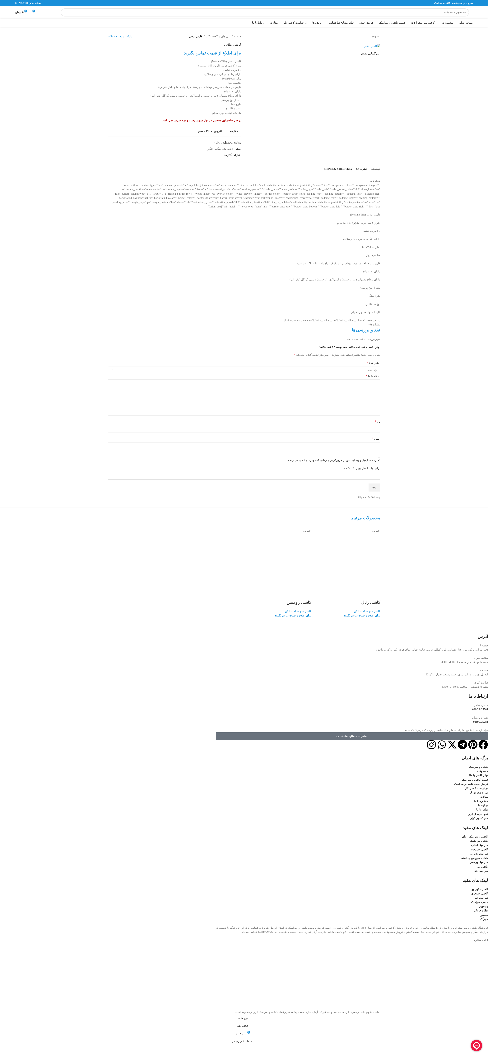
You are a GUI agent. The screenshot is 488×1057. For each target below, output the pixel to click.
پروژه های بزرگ (479, 792)
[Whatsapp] (442, 744)
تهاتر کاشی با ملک (477, 775)
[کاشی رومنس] (278, 557)
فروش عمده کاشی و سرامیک (471, 784)
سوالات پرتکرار (479, 818)
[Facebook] (483, 744)
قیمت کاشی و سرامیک (475, 779)
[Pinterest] (473, 744)
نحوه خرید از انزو (478, 814)
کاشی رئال (370, 602)
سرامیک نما (481, 897)
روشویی (483, 906)
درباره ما (483, 805)
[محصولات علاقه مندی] (42, 12)
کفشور (484, 915)
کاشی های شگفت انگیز (367, 611)
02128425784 (21, 3)
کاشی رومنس (299, 602)
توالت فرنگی (480, 910)
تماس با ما (482, 809)
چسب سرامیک (479, 902)
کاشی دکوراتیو (480, 889)
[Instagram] (431, 744)
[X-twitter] (452, 744)
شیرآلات (483, 919)
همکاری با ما (481, 801)
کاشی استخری (479, 893)
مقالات (484, 796)
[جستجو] (65, 12)
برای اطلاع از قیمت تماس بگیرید (362, 615)
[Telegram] (462, 744)
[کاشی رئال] (347, 557)
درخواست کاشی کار (476, 788)
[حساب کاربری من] (49, 12)
